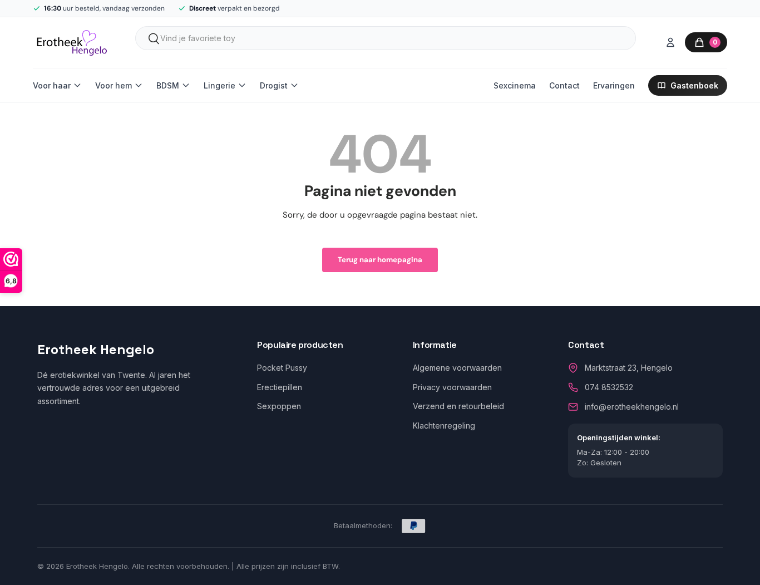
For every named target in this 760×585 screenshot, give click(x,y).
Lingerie (219, 85)
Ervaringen (614, 85)
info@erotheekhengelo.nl (632, 406)
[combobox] (385, 38)
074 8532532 (609, 387)
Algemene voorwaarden (457, 367)
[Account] (670, 42)
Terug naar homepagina (380, 259)
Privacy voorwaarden (452, 387)
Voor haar (52, 85)
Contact (564, 85)
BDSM (167, 85)
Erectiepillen (279, 387)
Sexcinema (514, 85)
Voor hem (113, 85)
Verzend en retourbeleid (458, 406)
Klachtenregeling (444, 425)
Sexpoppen (279, 406)
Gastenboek (694, 85)
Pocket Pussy (282, 367)
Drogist (274, 85)
